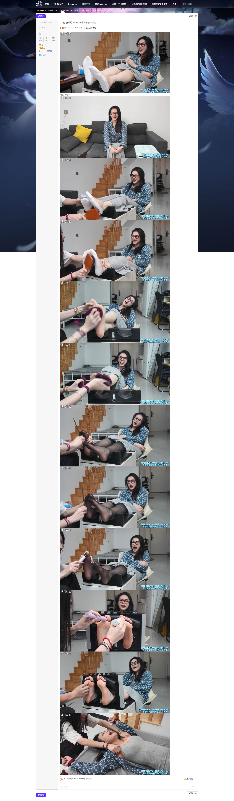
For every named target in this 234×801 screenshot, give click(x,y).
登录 (185, 4)
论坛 (47, 4)
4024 (40, 38)
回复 (65, 787)
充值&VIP (58, 4)
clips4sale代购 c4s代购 (44, 10)
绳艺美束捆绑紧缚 (159, 4)
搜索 (174, 4)
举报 (193, 787)
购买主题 (190, 779)
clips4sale (42, 28)
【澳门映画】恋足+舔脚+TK (91, 10)
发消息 (43, 55)
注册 (190, 4)
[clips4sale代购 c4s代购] (39, 7)
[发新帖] (41, 16)
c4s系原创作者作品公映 (70, 10)
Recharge (72, 4)
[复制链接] (92, 23)
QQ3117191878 (119, 4)
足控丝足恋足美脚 (139, 4)
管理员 (41, 45)
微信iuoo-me (101, 4)
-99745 (49, 51)
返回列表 (193, 16)
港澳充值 (86, 4)
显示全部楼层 (91, 28)
